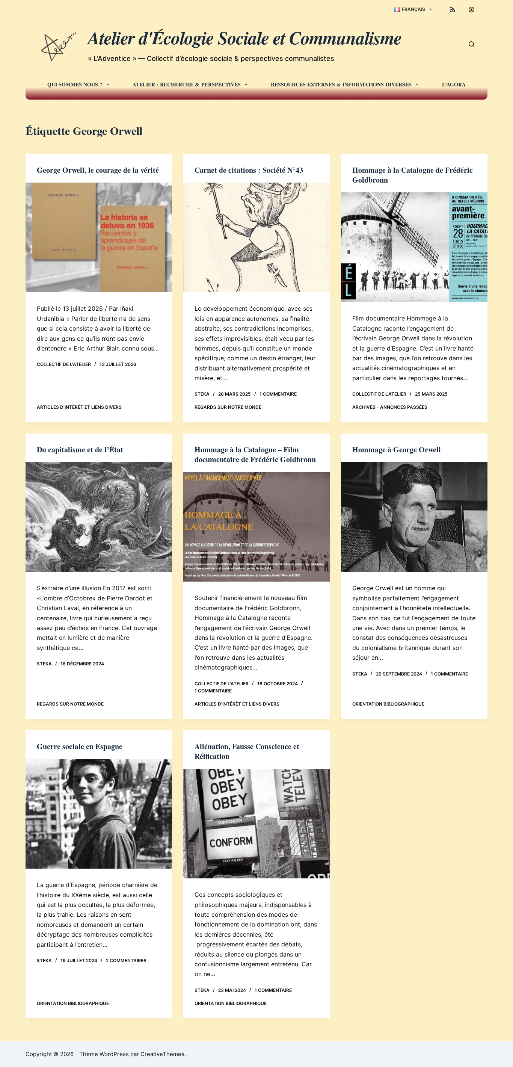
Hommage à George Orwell (396, 449)
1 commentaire (278, 394)
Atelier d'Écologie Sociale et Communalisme (244, 37)
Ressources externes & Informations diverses (341, 84)
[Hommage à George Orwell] (414, 517)
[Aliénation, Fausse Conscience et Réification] (256, 823)
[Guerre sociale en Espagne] (99, 814)
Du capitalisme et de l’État (80, 449)
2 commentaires (126, 960)
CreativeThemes (162, 1054)
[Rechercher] (471, 44)
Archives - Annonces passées (389, 407)
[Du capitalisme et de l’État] (99, 517)
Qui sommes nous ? (74, 84)
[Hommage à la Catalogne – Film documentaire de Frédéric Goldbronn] (256, 527)
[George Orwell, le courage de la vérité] (99, 237)
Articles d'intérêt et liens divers (79, 407)
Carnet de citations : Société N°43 (249, 170)
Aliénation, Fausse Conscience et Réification (247, 751)
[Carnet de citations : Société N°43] (256, 237)
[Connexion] (471, 9)
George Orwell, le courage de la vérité (98, 170)
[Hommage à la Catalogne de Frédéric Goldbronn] (414, 247)
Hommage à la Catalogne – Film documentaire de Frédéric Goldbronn (255, 454)
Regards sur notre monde (228, 407)
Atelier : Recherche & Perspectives (187, 84)
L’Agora (454, 84)
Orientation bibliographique (388, 704)
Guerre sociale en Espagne (79, 746)
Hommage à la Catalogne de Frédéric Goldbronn (412, 175)
